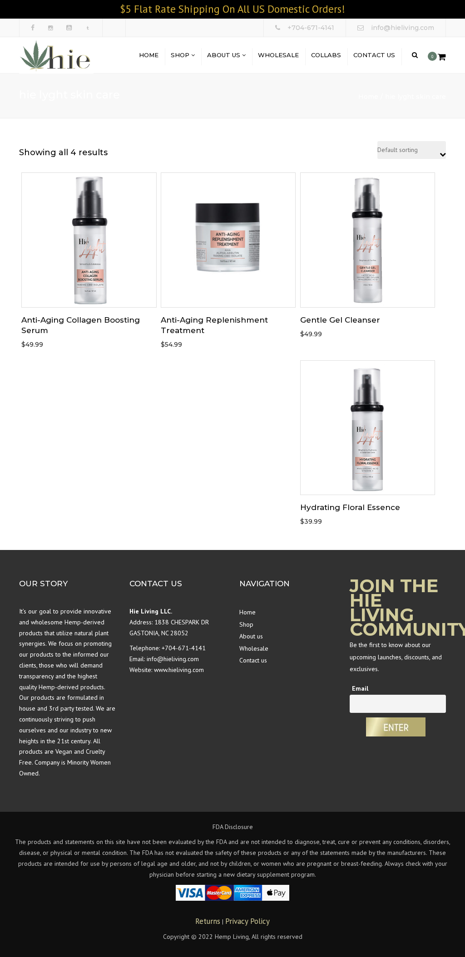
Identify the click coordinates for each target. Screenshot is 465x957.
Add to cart (89, 241)
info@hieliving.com (173, 659)
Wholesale (278, 55)
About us (224, 55)
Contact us (253, 660)
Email (360, 688)
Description (89, 267)
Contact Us (374, 55)
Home (148, 55)
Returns (207, 921)
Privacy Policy (247, 921)
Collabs (326, 55)
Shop (181, 55)
